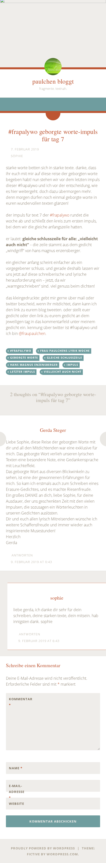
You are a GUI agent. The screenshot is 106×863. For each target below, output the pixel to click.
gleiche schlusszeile (64, 357)
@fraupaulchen (32, 333)
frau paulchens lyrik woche (65, 350)
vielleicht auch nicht (62, 371)
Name (15, 768)
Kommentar (19, 702)
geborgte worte (24, 357)
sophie (17, 156)
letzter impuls (22, 371)
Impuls (72, 365)
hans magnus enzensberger (34, 365)
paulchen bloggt (53, 81)
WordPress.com (62, 854)
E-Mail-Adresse (16, 792)
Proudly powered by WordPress (43, 848)
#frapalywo (59, 215)
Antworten (22, 555)
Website (16, 803)
